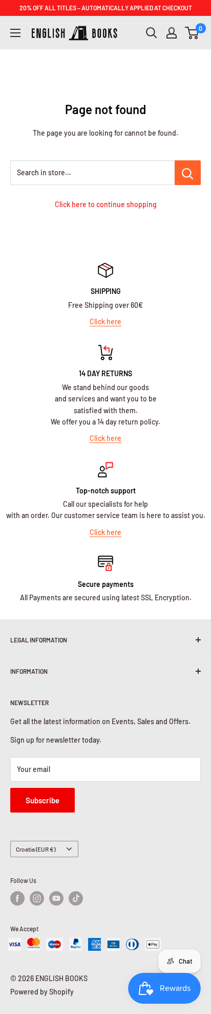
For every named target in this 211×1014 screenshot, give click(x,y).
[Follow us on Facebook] (17, 898)
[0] (192, 33)
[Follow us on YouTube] (56, 898)
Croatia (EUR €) (35, 849)
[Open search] (151, 33)
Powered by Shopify (42, 991)
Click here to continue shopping (106, 204)
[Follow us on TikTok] (76, 898)
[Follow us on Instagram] (37, 898)
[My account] (171, 33)
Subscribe (42, 800)
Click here (105, 321)
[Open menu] (15, 33)
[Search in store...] (188, 172)
